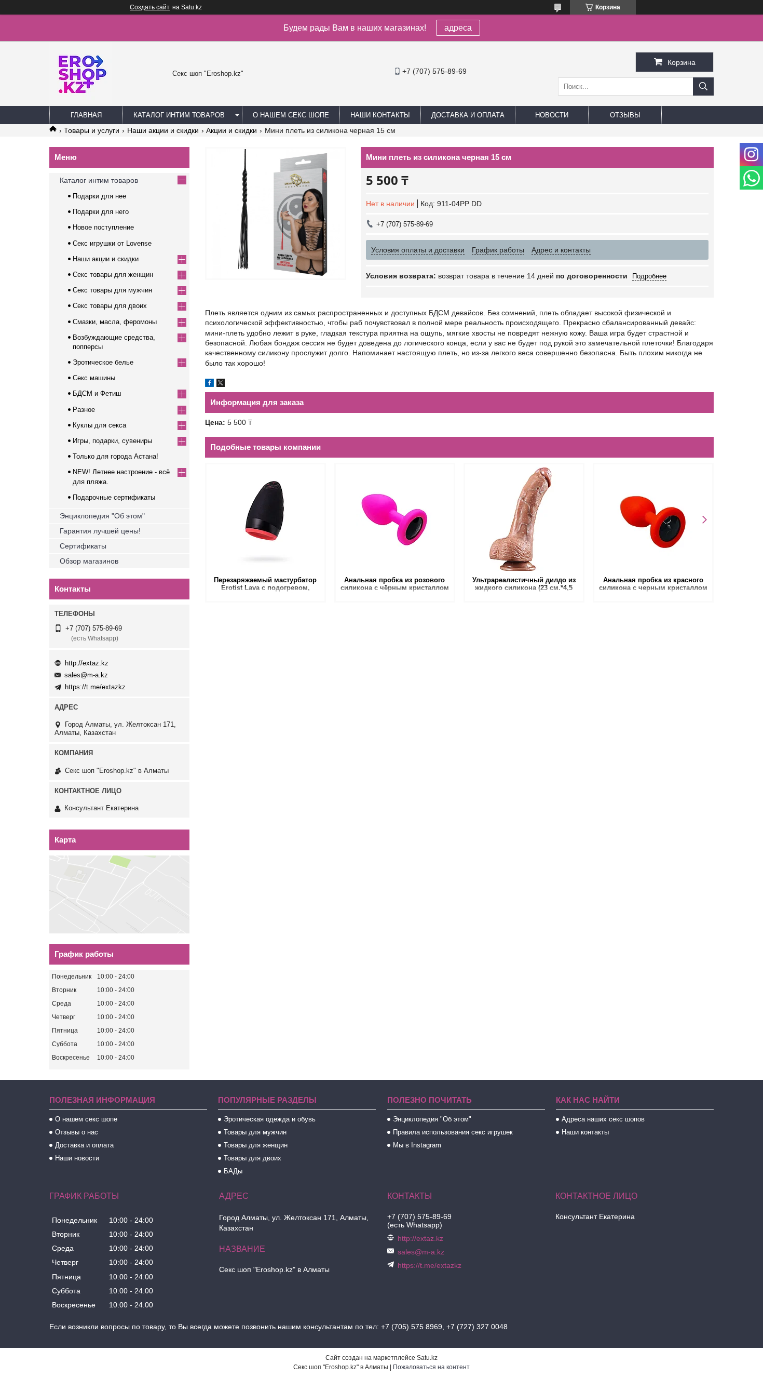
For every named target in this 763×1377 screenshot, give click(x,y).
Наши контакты (380, 115)
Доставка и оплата (468, 115)
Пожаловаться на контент (431, 1367)
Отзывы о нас (76, 1132)
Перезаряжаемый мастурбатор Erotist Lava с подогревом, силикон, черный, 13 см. (265, 584)
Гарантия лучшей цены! (100, 531)
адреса (458, 27)
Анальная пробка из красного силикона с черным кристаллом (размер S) (653, 584)
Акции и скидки (231, 130)
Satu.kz (427, 1357)
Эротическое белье (103, 362)
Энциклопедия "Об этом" (102, 516)
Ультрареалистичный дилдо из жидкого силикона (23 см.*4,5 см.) (524, 584)
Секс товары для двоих (110, 306)
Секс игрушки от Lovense (112, 243)
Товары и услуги (91, 130)
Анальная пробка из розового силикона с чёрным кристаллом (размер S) (394, 584)
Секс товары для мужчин (112, 290)
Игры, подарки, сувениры (112, 441)
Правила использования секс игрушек (453, 1132)
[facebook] (209, 384)
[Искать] (703, 86)
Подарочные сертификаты (114, 497)
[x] (220, 384)
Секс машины (94, 378)
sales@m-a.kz (86, 675)
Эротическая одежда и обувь (270, 1119)
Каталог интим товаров (179, 115)
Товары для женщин (256, 1145)
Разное (84, 409)
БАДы (233, 1171)
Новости (551, 115)
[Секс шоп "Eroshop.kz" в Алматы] (80, 101)
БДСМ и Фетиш (97, 393)
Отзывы (625, 115)
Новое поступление (103, 227)
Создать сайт (150, 7)
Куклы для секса (99, 425)
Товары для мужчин (255, 1132)
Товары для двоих (252, 1158)
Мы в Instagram (417, 1145)
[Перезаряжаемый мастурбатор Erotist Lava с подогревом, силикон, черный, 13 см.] (265, 519)
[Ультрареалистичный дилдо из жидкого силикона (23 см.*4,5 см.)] (524, 519)
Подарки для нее (99, 196)
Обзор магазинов (89, 561)
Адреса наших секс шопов (603, 1119)
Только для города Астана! (115, 456)
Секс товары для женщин (113, 274)
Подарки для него (101, 212)
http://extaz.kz (86, 663)
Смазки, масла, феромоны (115, 322)
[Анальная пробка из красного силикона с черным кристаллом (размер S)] (653, 519)
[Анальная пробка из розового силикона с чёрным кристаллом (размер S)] (394, 519)
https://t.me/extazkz (95, 687)
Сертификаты (83, 546)
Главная (86, 115)
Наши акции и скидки (163, 130)
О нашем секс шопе (291, 115)
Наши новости (77, 1158)
